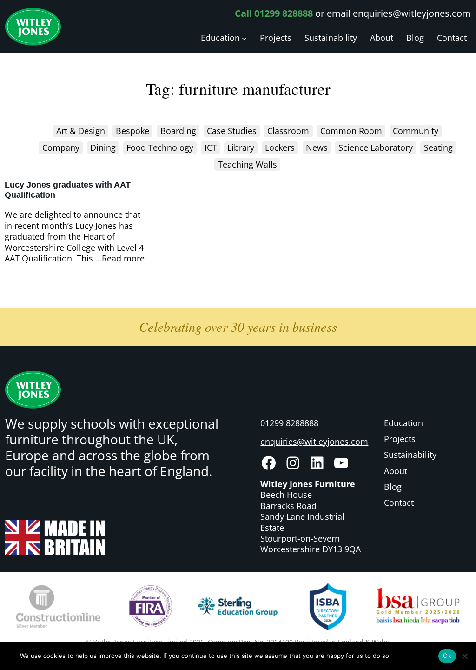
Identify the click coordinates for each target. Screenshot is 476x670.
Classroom (288, 130)
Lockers (280, 147)
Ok (447, 655)
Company (60, 147)
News (317, 147)
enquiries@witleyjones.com (412, 13)
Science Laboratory (375, 147)
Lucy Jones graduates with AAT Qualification (68, 190)
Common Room (351, 130)
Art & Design (80, 130)
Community (415, 130)
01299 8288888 (289, 423)
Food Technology (159, 147)
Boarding (178, 130)
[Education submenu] (244, 38)
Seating (438, 147)
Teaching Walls (247, 164)
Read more (123, 258)
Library (240, 147)
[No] (464, 656)
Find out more (413, 655)
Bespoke (132, 130)
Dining (103, 147)
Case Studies (232, 130)
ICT (211, 147)
